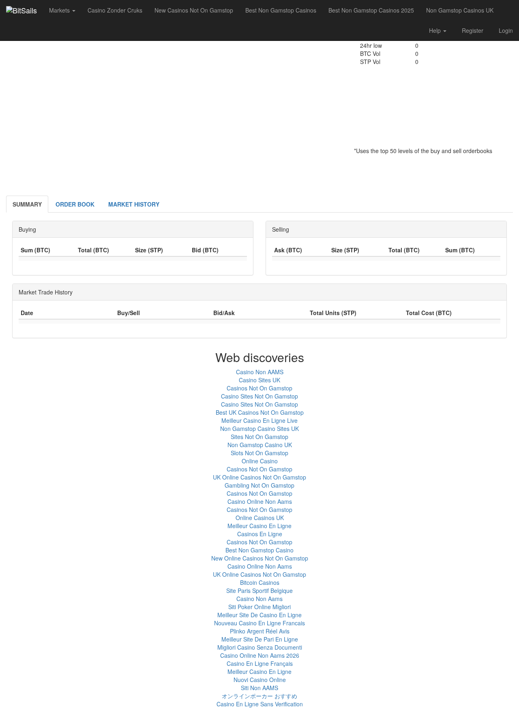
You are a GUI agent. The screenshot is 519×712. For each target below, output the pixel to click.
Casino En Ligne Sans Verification (260, 704)
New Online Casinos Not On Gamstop (259, 558)
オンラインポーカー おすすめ (259, 696)
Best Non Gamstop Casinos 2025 (371, 10)
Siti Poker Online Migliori (259, 607)
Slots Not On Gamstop (259, 453)
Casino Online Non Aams (259, 501)
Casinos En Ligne (259, 534)
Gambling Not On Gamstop (259, 485)
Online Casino (260, 461)
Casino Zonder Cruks (115, 10)
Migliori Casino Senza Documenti (259, 647)
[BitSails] (21, 10)
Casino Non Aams (259, 599)
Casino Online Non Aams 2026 (259, 655)
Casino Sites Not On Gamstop (259, 396)
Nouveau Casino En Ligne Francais (259, 623)
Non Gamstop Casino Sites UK (259, 428)
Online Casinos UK (260, 518)
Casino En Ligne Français (260, 663)
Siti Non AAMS (259, 688)
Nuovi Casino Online (260, 680)
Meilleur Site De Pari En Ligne (259, 639)
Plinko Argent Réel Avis (260, 631)
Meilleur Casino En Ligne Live (259, 420)
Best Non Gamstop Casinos (280, 10)
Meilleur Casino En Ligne (259, 526)
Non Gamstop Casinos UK (459, 10)
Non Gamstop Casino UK (259, 445)
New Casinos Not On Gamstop (193, 10)
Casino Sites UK (259, 380)
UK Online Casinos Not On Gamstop (259, 477)
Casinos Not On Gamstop (259, 388)
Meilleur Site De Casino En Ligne (259, 615)
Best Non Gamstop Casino (259, 550)
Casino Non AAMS (259, 372)
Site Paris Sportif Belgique (259, 590)
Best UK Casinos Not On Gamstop (260, 412)
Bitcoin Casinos (259, 582)
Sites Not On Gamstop (259, 437)
